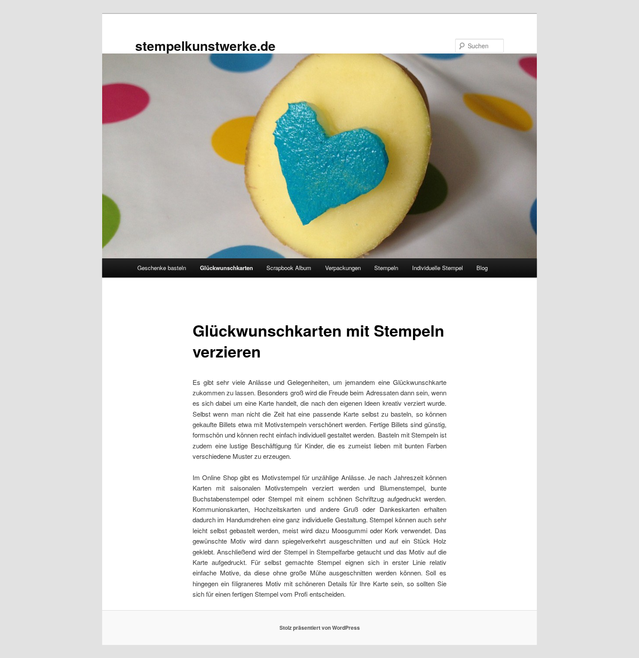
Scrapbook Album (288, 268)
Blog (482, 268)
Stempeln (386, 268)
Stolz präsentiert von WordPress (320, 627)
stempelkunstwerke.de (205, 45)
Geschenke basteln (161, 268)
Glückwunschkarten (226, 268)
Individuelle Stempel (437, 268)
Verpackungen (343, 268)
